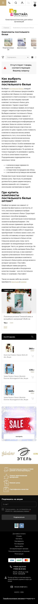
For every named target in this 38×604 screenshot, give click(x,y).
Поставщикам (19, 544)
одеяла (23, 282)
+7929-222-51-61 (19, 567)
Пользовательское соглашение (19, 551)
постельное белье (16, 89)
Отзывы (19, 536)
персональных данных (21, 511)
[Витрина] (32, 57)
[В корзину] (32, 356)
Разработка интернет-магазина (13, 598)
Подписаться (19, 517)
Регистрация (19, 554)
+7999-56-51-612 (19, 569)
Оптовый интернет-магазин (19, 549)
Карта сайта (19, 546)
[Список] (36, 57)
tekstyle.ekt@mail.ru (20, 587)
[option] (8, 45)
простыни (15, 282)
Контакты (19, 538)
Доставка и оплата (19, 534)
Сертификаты (19, 541)
